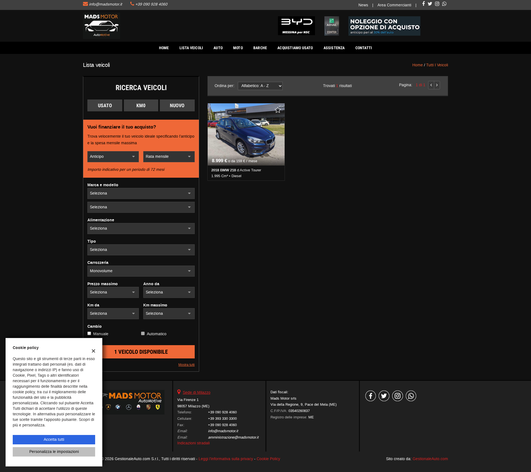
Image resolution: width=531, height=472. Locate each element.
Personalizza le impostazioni (54, 451)
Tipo (91, 241)
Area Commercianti (394, 5)
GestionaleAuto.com (430, 458)
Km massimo (155, 305)
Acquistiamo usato (295, 48)
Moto (238, 48)
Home (164, 48)
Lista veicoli (191, 48)
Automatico (157, 334)
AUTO (218, 48)
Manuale (101, 334)
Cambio (94, 326)
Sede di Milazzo (196, 392)
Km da (93, 305)
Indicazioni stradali (193, 443)
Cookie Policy (268, 458)
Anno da (151, 284)
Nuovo (177, 105)
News (363, 5)
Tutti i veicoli (437, 65)
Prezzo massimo (102, 284)
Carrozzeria (97, 263)
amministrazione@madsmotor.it (233, 437)
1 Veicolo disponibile (141, 351)
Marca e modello (102, 185)
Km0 (140, 105)
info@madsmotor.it (105, 4)
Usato (105, 105)
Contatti (363, 48)
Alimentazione (100, 220)
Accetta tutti (54, 439)
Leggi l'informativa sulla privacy (226, 458)
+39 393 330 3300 (222, 418)
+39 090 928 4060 (151, 4)
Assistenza (334, 48)
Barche (260, 48)
